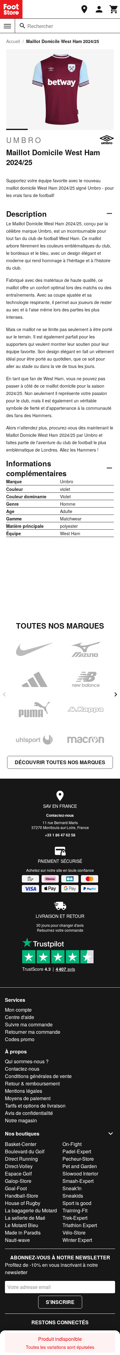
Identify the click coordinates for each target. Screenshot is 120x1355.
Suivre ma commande (29, 1024)
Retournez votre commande (60, 930)
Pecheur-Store (78, 1158)
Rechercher (40, 26)
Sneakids (72, 1195)
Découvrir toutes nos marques (60, 762)
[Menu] (7, 26)
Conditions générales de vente (38, 1076)
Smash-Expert (78, 1180)
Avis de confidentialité (29, 1112)
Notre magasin (21, 1120)
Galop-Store (18, 1180)
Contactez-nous (60, 815)
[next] (115, 694)
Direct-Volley (19, 1166)
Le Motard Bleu (21, 1225)
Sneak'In (72, 1188)
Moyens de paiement (27, 1098)
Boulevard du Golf (24, 1151)
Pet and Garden (79, 1166)
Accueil (13, 41)
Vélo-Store (74, 1232)
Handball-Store (21, 1195)
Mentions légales (23, 1090)
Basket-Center (20, 1144)
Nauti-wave (17, 1239)
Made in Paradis (23, 1232)
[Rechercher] (22, 26)
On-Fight (72, 1144)
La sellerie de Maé (25, 1217)
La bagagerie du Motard (31, 1210)
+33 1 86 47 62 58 (60, 835)
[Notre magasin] (84, 9)
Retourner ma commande (32, 1031)
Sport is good (76, 1203)
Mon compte (18, 1009)
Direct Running (21, 1158)
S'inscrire (60, 1302)
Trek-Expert (74, 1217)
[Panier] (114, 9)
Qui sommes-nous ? (27, 1061)
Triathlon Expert (79, 1225)
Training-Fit (74, 1210)
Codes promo (19, 1039)
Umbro (24, 140)
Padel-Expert (76, 1151)
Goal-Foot (16, 1188)
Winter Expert (77, 1239)
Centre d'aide (19, 1017)
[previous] (4, 694)
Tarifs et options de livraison (35, 1105)
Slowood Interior (80, 1173)
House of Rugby (22, 1203)
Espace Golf (18, 1173)
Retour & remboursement (32, 1083)
